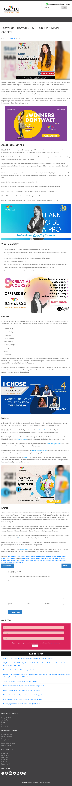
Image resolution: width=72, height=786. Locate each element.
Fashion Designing (6, 734)
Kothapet (4, 762)
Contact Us (4, 720)
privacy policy (55, 643)
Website (47, 603)
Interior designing (7, 562)
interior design (22, 439)
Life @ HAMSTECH (7, 718)
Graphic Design (35, 556)
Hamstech (21, 538)
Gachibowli (4, 758)
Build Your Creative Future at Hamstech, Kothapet (18, 670)
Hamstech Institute (39, 560)
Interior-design (45, 556)
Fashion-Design (25, 556)
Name (10, 603)
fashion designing (36, 558)
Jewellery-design (55, 556)
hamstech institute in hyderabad (56, 560)
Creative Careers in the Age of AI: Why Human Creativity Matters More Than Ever (28, 658)
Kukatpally (4, 760)
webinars (26, 457)
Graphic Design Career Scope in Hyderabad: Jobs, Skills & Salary (22, 699)
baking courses (25, 558)
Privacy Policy (5, 726)
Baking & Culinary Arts (8, 743)
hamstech (10, 560)
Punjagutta (4, 753)
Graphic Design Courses (39, 450)
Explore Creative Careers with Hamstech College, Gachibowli (21, 690)
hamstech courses (27, 560)
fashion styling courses (49, 558)
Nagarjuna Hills (5, 764)
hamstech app (17, 560)
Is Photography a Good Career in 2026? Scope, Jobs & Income (22, 704)
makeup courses (18, 562)
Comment (11, 581)
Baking (10, 556)
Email (29, 603)
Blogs (3, 722)
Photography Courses (54, 443)
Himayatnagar (5, 755)
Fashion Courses (44, 430)
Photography (11, 558)
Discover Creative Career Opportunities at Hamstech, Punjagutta (23, 695)
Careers (3, 724)
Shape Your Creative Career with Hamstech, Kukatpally (20, 681)
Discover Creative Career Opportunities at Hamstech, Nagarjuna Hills (24, 686)
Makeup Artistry (6, 745)
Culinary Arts (16, 556)
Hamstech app (23, 549)
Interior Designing (6, 737)
